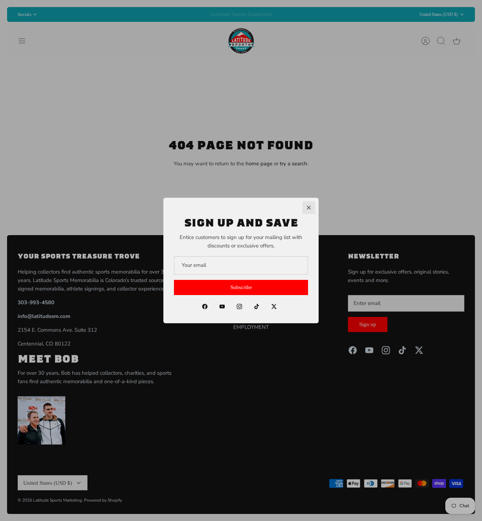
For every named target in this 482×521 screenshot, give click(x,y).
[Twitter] (274, 306)
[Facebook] (205, 306)
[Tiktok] (257, 306)
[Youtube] (222, 306)
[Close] (308, 207)
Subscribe (241, 287)
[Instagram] (239, 306)
